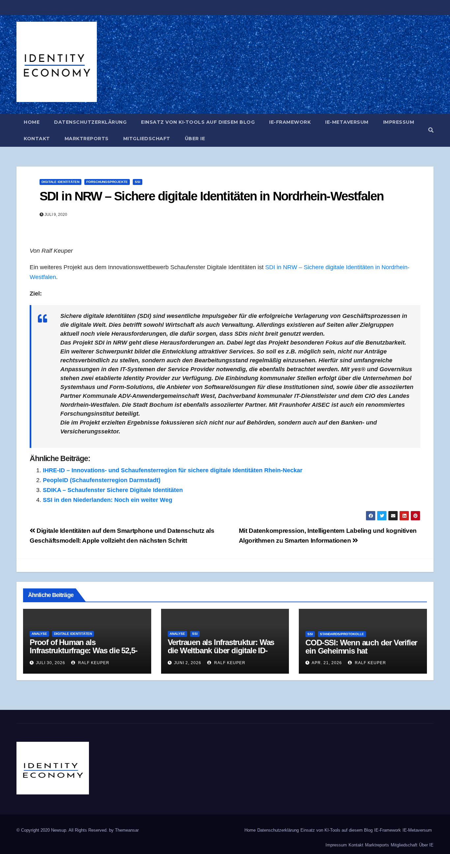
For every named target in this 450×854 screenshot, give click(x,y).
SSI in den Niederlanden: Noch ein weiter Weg (107, 500)
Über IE (195, 139)
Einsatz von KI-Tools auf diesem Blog (198, 122)
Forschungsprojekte (107, 182)
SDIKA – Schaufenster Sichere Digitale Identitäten (113, 490)
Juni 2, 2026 (187, 662)
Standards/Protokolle (342, 634)
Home (32, 122)
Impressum (398, 122)
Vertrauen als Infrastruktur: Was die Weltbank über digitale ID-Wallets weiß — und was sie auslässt (221, 654)
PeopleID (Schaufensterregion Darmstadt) (101, 480)
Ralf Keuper (93, 662)
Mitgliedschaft (146, 139)
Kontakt (37, 139)
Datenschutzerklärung (90, 122)
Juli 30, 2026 (50, 662)
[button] (431, 130)
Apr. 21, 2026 (327, 662)
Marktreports (87, 139)
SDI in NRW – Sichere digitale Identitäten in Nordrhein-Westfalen (211, 196)
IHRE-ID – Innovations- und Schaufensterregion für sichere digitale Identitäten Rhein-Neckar (172, 470)
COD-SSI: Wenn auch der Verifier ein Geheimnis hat (361, 646)
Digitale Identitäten (60, 182)
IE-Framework (290, 122)
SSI (137, 182)
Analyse (39, 633)
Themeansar (127, 830)
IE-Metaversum (347, 122)
